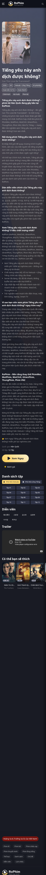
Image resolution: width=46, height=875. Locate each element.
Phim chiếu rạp (31, 846)
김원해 (32, 515)
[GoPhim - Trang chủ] (16, 4)
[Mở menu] (3, 3)
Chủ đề (30, 856)
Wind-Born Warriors (37, 589)
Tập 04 (8, 492)
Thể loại (7, 856)
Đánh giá (11, 467)
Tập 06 (37, 492)
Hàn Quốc (15, 446)
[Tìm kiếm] (42, 3)
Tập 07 (8, 497)
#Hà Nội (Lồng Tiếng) (32, 482)
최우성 (14, 520)
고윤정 (16, 515)
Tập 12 (37, 502)
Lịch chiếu (19, 861)
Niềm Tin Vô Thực (8, 586)
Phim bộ (25, 94)
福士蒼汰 (6, 515)
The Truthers (9, 588)
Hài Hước (16, 94)
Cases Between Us (23, 589)
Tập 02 (23, 488)
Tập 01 (8, 488)
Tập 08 (23, 497)
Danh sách (19, 856)
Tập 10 (8, 502)
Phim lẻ (6, 846)
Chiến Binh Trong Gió (37, 586)
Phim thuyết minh (11, 851)
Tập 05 (23, 492)
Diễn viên (7, 861)
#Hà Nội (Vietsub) (12, 482)
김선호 (24, 515)
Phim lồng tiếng (29, 851)
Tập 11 (23, 502)
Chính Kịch (6, 94)
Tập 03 (37, 488)
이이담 (5, 520)
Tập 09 (37, 497)
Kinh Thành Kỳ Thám (23, 586)
